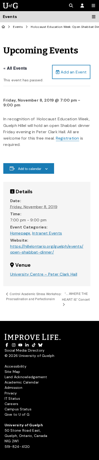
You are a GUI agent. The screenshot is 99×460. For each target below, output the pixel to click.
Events (18, 27)
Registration (67, 138)
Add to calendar (29, 168)
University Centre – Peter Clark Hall (43, 274)
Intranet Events (47, 233)
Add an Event (73, 72)
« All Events (15, 68)
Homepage (20, 233)
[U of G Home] (3, 27)
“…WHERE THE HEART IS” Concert (76, 296)
